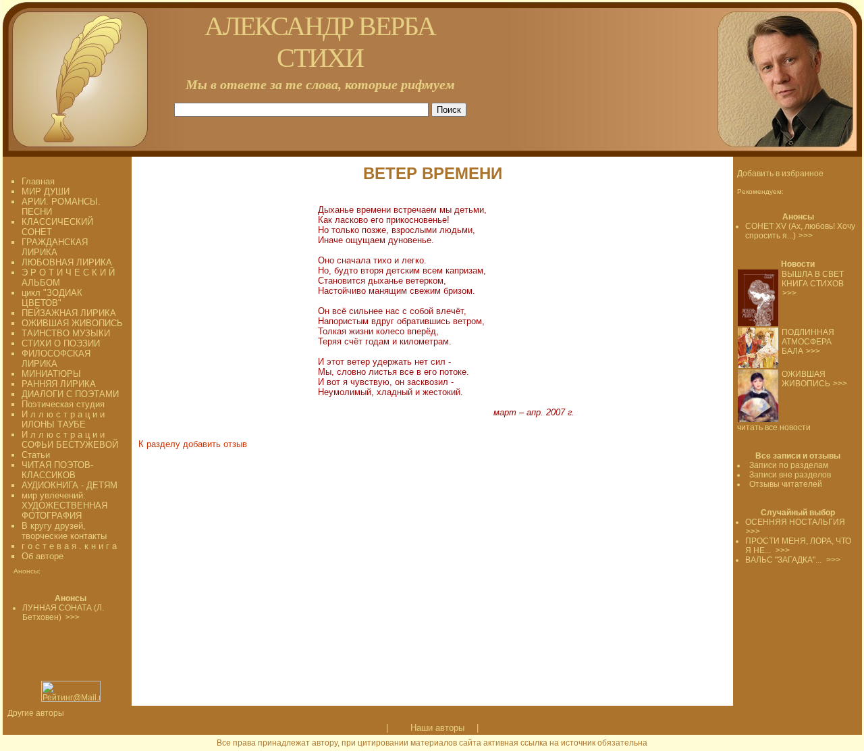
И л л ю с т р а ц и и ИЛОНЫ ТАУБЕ (63, 419)
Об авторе (42, 556)
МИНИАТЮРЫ (51, 374)
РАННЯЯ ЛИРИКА (59, 384)
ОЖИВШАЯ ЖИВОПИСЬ (72, 323)
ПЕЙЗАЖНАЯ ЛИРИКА (69, 313)
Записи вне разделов (790, 475)
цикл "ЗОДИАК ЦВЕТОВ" (52, 298)
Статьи (36, 455)
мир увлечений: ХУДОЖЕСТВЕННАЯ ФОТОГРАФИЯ (64, 505)
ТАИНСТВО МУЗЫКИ (66, 333)
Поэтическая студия (63, 404)
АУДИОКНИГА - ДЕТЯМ (69, 485)
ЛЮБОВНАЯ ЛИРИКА (67, 262)
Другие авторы (35, 713)
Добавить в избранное (780, 173)
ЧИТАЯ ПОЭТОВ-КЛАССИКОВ (57, 470)
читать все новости (774, 427)
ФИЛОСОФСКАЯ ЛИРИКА (56, 358)
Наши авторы (437, 728)
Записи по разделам (788, 465)
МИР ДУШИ (46, 191)
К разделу (159, 444)
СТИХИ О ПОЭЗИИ (61, 343)
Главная (38, 181)
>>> (806, 235)
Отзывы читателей (785, 484)
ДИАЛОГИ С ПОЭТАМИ (70, 394)
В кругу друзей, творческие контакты (64, 531)
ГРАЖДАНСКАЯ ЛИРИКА (55, 247)
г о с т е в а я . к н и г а (69, 546)
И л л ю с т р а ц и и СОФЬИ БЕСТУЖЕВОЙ (70, 440)
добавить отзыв (215, 444)
